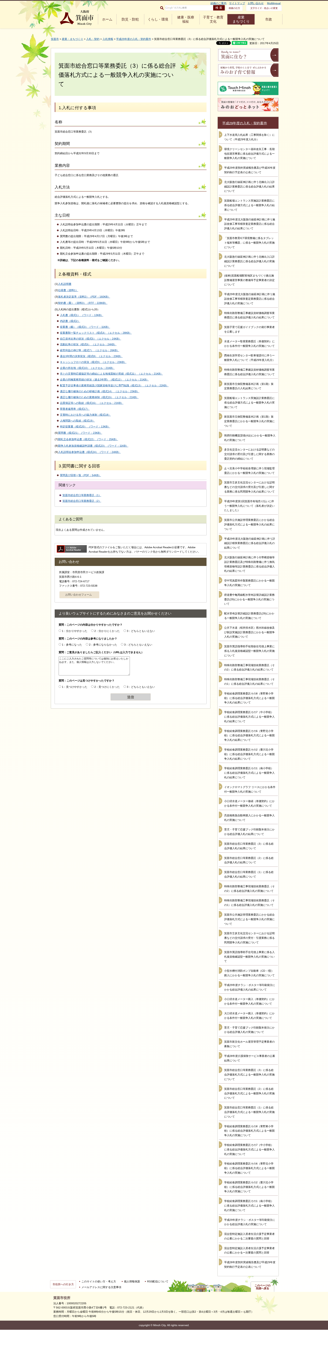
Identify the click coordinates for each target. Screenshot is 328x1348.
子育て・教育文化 (213, 19)
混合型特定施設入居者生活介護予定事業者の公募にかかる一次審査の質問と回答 (249, 1250)
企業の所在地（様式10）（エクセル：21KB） (87, 367)
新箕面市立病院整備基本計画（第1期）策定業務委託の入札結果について (249, 386)
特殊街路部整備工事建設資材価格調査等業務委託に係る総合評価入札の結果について (249, 315)
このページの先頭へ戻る (262, 1287)
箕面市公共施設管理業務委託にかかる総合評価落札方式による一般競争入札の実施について (249, 919)
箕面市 (55, 39)
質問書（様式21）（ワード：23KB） (80, 432)
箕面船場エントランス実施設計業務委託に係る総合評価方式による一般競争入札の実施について (249, 402)
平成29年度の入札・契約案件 (133, 39)
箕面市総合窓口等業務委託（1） (81, 495)
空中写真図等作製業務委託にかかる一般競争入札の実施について (249, 583)
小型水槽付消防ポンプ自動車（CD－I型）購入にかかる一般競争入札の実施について (249, 973)
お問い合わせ (256, 3)
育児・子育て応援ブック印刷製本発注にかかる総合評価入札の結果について (249, 832)
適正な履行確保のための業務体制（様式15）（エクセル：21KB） (99, 397)
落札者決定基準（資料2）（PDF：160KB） (84, 296)
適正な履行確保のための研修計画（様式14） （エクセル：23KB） (99, 391)
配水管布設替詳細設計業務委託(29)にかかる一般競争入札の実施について (249, 616)
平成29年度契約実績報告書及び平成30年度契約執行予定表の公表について (249, 170)
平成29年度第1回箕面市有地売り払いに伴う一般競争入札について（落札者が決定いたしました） (249, 506)
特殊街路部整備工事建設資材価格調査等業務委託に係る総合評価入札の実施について (249, 372)
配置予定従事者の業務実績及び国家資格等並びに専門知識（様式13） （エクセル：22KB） (114, 385)
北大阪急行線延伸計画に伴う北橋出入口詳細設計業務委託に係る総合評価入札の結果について (249, 186)
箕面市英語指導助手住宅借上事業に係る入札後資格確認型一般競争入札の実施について (249, 957)
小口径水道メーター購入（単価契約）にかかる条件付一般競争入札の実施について (249, 1001)
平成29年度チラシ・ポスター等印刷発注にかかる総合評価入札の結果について (249, 987)
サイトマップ (237, 3)
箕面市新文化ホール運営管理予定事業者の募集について (249, 1044)
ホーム (107, 19)
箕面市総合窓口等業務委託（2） (81, 500)
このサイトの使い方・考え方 (98, 1281)
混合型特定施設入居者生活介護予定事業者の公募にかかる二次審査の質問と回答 (249, 1236)
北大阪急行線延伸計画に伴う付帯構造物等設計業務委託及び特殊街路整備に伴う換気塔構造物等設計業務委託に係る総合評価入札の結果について (249, 564)
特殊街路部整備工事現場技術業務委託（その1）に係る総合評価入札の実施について (249, 902)
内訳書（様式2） (70, 321)
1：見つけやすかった (74, 686)
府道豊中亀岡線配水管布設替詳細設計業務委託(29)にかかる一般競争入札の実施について (249, 599)
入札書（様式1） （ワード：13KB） (81, 315)
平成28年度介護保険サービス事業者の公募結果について (249, 1058)
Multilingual (274, 3)
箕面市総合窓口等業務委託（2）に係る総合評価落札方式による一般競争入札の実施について (249, 1093)
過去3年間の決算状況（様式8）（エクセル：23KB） (91, 356)
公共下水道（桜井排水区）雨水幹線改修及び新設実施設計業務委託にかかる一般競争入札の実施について (249, 632)
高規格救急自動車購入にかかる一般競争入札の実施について (249, 817)
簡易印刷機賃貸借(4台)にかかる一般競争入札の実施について (249, 438)
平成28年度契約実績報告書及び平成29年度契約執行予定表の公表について (249, 1264)
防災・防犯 (130, 19)
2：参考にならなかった (103, 644)
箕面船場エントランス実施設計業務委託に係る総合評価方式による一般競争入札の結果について (249, 205)
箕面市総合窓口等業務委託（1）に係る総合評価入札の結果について (249, 874)
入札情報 (107, 39)
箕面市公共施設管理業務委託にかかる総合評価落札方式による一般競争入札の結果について (249, 524)
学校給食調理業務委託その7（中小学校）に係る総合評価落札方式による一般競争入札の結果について (249, 717)
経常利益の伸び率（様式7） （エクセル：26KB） (89, 350)
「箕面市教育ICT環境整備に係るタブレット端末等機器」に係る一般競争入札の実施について (249, 243)
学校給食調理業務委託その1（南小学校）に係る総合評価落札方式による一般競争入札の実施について (249, 1205)
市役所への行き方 (63, 1284)
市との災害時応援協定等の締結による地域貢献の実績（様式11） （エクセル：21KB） (111, 373)
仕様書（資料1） (68, 290)
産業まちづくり (241, 19)
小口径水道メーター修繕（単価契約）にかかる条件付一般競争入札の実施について (249, 803)
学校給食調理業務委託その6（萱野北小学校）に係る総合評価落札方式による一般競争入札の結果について (249, 735)
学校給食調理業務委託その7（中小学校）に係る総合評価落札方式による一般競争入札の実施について (249, 1149)
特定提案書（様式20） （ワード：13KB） (85, 426)
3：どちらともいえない (141, 630)
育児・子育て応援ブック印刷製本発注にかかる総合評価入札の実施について (249, 1030)
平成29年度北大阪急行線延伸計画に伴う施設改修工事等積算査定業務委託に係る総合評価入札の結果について (249, 224)
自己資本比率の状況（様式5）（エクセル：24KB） (90, 338)
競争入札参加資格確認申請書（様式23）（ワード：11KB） (93, 445)
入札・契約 (92, 39)
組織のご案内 (218, 3)
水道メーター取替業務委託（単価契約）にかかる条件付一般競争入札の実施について (249, 343)
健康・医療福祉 (185, 19)
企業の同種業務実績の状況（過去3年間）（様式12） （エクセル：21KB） (104, 379)
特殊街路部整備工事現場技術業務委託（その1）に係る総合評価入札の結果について (249, 681)
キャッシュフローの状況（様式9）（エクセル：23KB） (93, 362)
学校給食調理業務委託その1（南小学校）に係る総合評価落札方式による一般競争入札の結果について (249, 773)
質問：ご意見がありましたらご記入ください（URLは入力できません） (101, 652)
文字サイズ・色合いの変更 (264, 8)
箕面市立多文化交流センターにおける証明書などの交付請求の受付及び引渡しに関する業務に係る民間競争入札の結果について (249, 487)
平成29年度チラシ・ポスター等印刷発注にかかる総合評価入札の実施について (249, 1222)
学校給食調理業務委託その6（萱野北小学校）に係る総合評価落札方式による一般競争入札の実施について (249, 1168)
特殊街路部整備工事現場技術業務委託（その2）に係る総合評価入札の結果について (249, 667)
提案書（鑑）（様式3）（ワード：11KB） (85, 326)
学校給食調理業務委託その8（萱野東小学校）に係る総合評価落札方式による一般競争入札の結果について (249, 698)
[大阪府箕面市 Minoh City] (77, 17)
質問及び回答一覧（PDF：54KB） (80, 475)
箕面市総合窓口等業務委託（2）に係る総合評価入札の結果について (249, 860)
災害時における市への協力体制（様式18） (85, 414)
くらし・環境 (158, 19)
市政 (268, 19)
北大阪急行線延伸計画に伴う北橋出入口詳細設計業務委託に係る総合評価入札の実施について (249, 261)
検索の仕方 (234, 8)
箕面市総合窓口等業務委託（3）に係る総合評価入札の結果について (249, 846)
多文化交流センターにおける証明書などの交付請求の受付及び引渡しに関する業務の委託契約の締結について (249, 454)
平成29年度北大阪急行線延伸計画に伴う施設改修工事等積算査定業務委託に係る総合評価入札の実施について (249, 299)
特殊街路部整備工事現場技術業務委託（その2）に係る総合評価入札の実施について (249, 888)
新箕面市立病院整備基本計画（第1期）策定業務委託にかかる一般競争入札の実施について (249, 421)
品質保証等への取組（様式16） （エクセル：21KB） (91, 402)
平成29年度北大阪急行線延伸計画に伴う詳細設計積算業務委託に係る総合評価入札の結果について (249, 543)
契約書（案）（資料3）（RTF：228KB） (82, 302)
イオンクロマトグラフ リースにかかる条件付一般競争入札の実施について (249, 789)
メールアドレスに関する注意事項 (101, 1287)
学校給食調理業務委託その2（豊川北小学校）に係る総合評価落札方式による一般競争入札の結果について (249, 754)
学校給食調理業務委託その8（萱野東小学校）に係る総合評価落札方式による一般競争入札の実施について (249, 1131)
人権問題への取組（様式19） (77, 420)
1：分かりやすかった (74, 630)
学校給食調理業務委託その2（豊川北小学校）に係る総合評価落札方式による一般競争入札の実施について (249, 1187)
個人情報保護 (132, 1281)
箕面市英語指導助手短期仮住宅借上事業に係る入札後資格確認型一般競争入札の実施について (249, 651)
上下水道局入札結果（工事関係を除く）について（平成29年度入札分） (249, 137)
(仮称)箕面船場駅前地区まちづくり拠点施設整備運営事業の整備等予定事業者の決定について (249, 280)
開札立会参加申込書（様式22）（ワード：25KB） (88, 439)
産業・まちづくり (72, 39)
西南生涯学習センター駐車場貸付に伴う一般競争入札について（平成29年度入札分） (249, 357)
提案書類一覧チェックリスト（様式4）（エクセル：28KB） (96, 332)
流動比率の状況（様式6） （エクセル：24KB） (88, 344)
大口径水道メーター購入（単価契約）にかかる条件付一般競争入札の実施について (249, 1015)
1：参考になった (72, 644)
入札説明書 (64, 283)
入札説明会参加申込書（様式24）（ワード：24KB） (89, 452)
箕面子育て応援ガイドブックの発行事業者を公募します (249, 329)
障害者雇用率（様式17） (75, 408)
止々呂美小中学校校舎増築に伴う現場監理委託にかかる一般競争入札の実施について (249, 470)
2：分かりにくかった (107, 630)
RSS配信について (157, 1281)
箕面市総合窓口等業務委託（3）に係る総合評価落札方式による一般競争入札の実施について (249, 1074)
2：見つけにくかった (107, 686)
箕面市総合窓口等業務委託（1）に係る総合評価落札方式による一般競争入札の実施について (249, 1112)
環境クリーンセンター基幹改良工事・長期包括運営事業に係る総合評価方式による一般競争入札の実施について (249, 154)
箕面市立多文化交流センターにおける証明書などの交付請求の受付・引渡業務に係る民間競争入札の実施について (249, 938)
